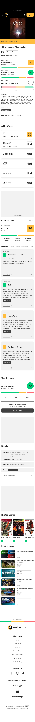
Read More (7, 300)
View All (31, 220)
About (17, 640)
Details (4, 446)
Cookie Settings (17, 662)
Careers (17, 647)
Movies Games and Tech (14, 255)
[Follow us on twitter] (23, 674)
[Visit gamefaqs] (17, 697)
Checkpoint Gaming (13, 347)
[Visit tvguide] (17, 692)
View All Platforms (12, 52)
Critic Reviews (7, 220)
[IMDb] (27, 706)
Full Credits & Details (9, 475)
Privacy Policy (17, 651)
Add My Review (17, 91)
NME (7, 285)
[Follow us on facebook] (11, 674)
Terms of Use (17, 658)
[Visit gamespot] (17, 687)
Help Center (17, 644)
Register (30, 15)
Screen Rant (10, 316)
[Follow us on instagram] (17, 674)
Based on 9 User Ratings (8, 74)
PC (31, 275)
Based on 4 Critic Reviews (8, 64)
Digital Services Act (17, 654)
